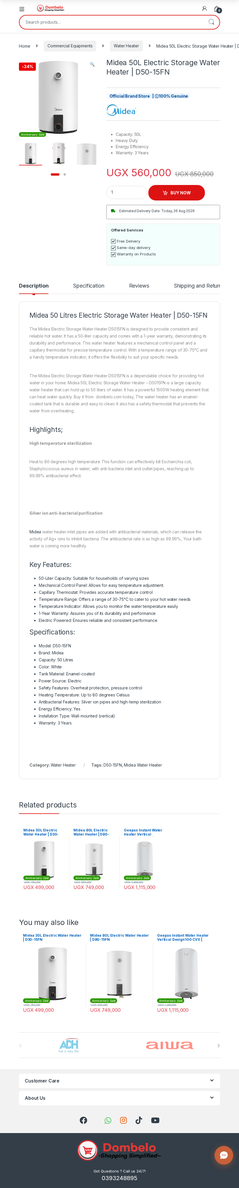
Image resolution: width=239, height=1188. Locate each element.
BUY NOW (181, 192)
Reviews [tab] (139, 286)
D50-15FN (112, 764)
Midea (35, 531)
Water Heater (126, 45)
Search (211, 22)
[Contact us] (224, 1155)
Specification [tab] (88, 286)
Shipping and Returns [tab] (199, 286)
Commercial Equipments (70, 45)
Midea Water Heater (143, 764)
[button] (92, 64)
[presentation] (218, 1046)
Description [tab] (33, 286)
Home (24, 45)
